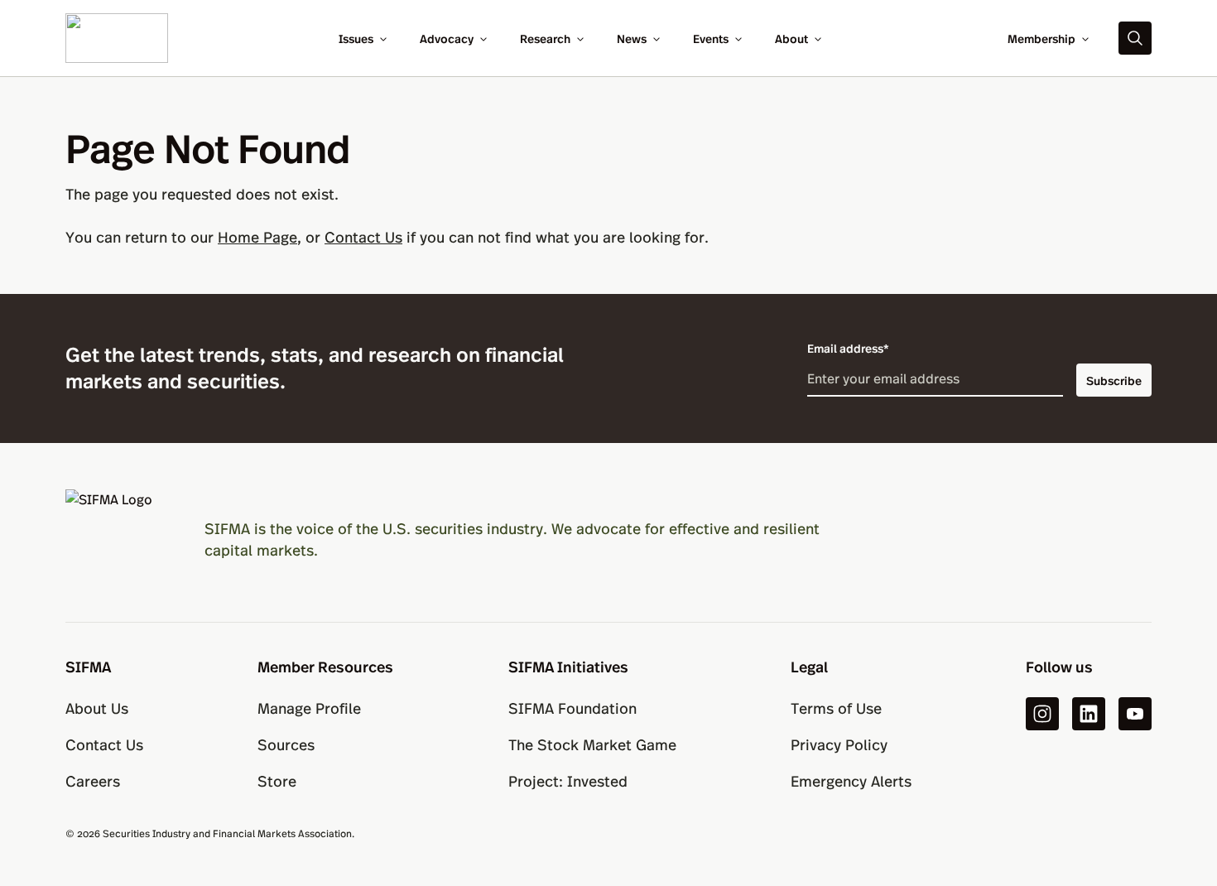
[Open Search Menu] (1135, 38)
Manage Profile (309, 707)
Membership (1041, 38)
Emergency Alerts (851, 780)
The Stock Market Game (592, 744)
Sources (286, 744)
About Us (96, 707)
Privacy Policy (839, 744)
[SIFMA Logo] (115, 539)
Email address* (848, 347)
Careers (92, 780)
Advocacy (447, 38)
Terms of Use (836, 707)
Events (711, 38)
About (791, 38)
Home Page (257, 236)
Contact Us (363, 236)
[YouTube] (1135, 713)
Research (545, 38)
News (632, 38)
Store (276, 780)
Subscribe (1114, 380)
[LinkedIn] (1088, 713)
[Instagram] (1042, 713)
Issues (356, 38)
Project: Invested (568, 780)
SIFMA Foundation (572, 707)
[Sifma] (116, 36)
